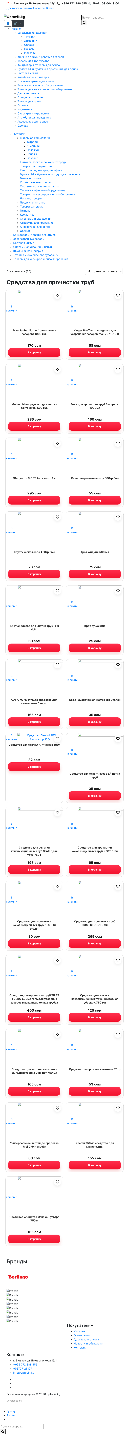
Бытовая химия (27, 73)
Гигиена (22, 105)
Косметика (24, 109)
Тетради (29, 36)
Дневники (30, 40)
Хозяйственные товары (33, 77)
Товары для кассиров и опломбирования (44, 89)
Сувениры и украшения (33, 113)
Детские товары (28, 93)
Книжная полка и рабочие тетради (40, 57)
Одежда (22, 125)
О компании (82, 1335)
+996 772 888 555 (25, 1364)
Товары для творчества (33, 61)
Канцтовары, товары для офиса (38, 65)
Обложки (30, 44)
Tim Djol (27, 1400)
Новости (39, 8)
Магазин (79, 1331)
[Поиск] (84, 22)
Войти (50, 8)
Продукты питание (30, 97)
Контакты (80, 1347)
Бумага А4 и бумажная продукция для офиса (47, 69)
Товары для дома (29, 101)
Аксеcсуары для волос (32, 121)
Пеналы (29, 48)
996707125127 (22, 1368)
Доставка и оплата (19, 8)
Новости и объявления (89, 1343)
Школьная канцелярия (32, 32)
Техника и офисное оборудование (40, 85)
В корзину (34, 352)
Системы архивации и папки (36, 81)
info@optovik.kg (23, 1372)
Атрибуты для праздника (34, 117)
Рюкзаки (30, 53)
